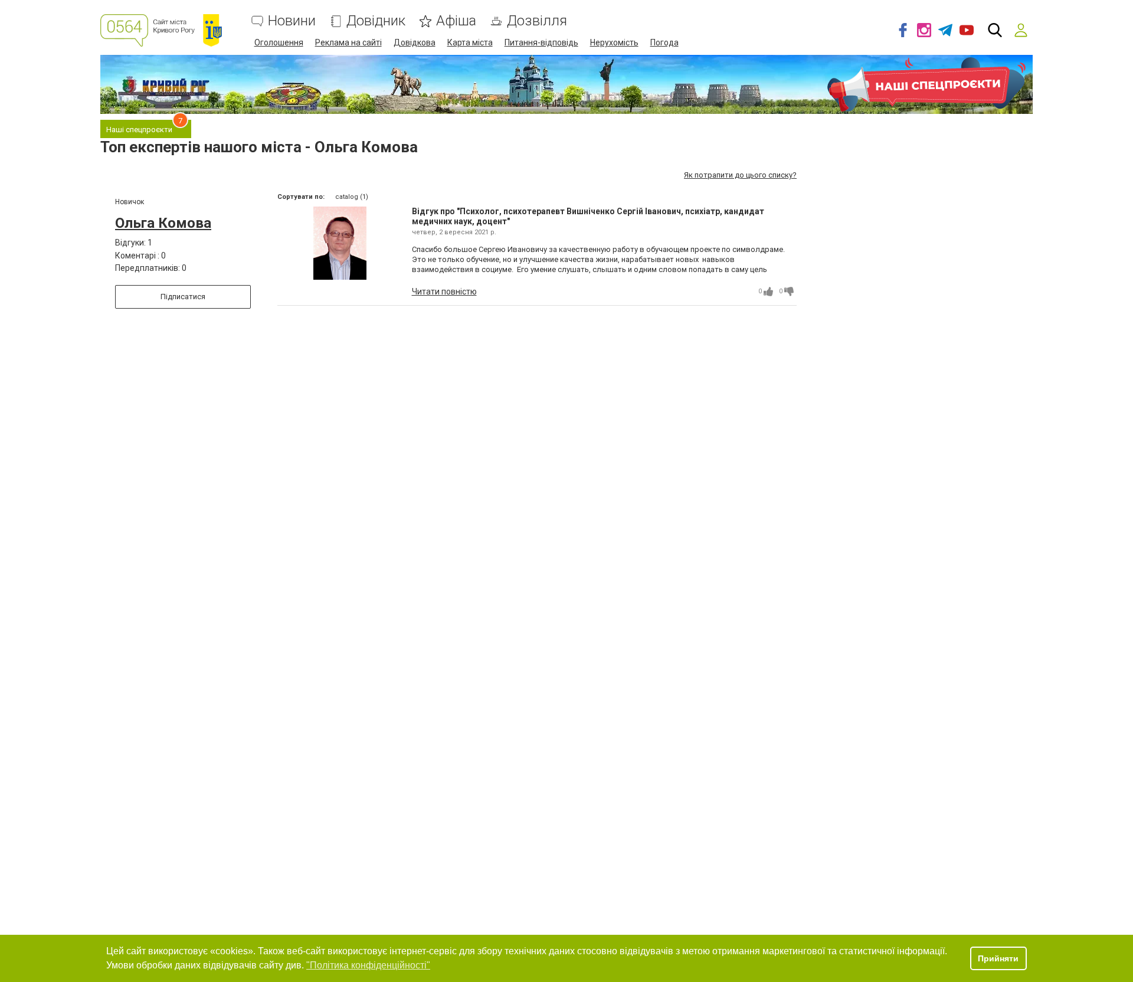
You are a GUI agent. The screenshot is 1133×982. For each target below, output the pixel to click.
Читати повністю (444, 291)
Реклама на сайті (348, 42)
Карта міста (470, 42)
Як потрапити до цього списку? (740, 175)
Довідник (375, 21)
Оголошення (278, 42)
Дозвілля (537, 21)
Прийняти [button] (998, 958)
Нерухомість (614, 42)
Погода (664, 42)
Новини (292, 21)
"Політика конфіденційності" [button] (368, 965)
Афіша (456, 21)
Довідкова (414, 42)
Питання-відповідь (541, 42)
